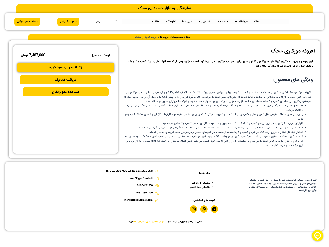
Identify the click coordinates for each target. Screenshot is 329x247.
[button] (241, 21)
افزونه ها (164, 37)
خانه (188, 37)
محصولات (177, 37)
